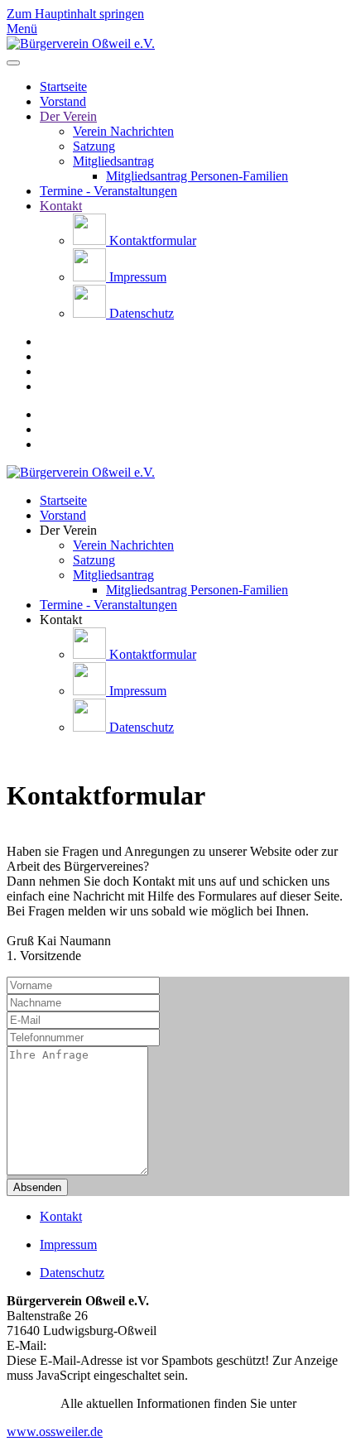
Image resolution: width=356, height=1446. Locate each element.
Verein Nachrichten (123, 131)
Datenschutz (140, 313)
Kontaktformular (151, 240)
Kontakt (61, 206)
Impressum (136, 277)
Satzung (94, 146)
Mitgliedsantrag (113, 161)
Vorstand (63, 101)
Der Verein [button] (68, 530)
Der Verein (68, 116)
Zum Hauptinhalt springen (75, 14)
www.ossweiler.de (55, 1431)
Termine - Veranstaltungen (108, 191)
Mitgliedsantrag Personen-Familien (197, 176)
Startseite (63, 86)
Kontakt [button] (61, 620)
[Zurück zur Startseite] (81, 43)
